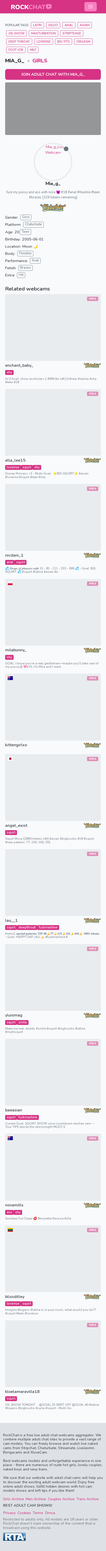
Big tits (63, 42)
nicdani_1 (14, 555)
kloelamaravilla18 (22, 1391)
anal (10, 562)
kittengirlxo (16, 745)
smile (23, 1022)
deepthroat (27, 927)
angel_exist (16, 825)
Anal (69, 25)
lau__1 (11, 920)
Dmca (50, 1512)
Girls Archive (13, 1499)
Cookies (24, 1512)
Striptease (72, 33)
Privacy (9, 1512)
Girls (39, 60)
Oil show (16, 33)
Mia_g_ (53, 183)
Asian (85, 25)
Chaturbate (33, 224)
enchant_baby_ (19, 365)
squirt (26, 467)
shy (9, 372)
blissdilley (14, 1296)
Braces (25, 267)
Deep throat (19, 42)
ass (9, 1212)
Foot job (15, 50)
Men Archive (36, 1499)
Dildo (53, 25)
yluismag (13, 1015)
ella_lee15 (15, 460)
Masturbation (43, 33)
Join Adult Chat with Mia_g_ (53, 74)
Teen (25, 231)
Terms (38, 1512)
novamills (14, 1205)
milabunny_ (15, 650)
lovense (13, 467)
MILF (33, 50)
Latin (37, 25)
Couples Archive (61, 1499)
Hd (21, 275)
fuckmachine (48, 927)
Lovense (44, 42)
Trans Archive (87, 1499)
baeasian (13, 1110)
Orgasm (83, 42)
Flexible (25, 253)
